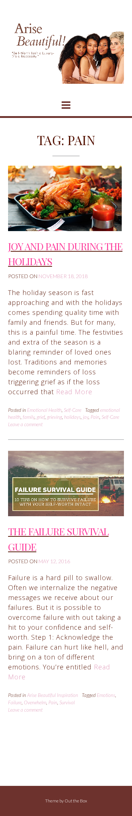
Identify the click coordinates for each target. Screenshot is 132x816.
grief (41, 417)
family (28, 417)
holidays (72, 417)
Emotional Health (44, 410)
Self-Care (72, 410)
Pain (95, 417)
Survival (67, 702)
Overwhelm (35, 702)
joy (85, 417)
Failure (15, 702)
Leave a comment (25, 424)
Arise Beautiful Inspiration (52, 695)
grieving (54, 417)
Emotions (106, 695)
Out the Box (76, 801)
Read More (74, 391)
